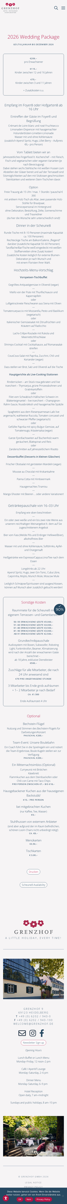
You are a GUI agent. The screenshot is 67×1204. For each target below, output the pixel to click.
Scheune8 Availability (33, 885)
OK (19, 1199)
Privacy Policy (33, 1187)
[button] (56, 8)
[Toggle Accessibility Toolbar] (5, 1198)
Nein (29, 1199)
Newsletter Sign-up (33, 1042)
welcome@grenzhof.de (33, 1024)
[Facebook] (41, 1033)
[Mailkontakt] (22, 1033)
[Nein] (63, 1195)
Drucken (33, 871)
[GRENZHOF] (10, 8)
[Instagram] (32, 1033)
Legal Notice (33, 1182)
